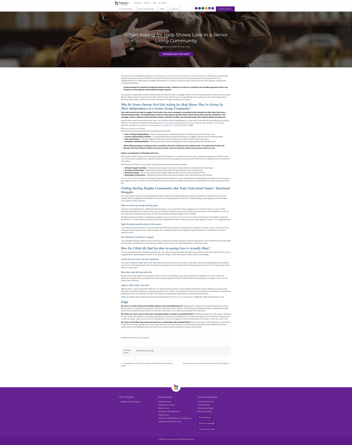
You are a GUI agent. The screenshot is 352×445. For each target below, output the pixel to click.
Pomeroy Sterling (204, 411)
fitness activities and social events (178, 217)
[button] (141, 3)
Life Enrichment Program (134, 178)
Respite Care (163, 415)
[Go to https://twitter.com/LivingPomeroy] (199, 8)
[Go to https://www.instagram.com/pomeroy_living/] (203, 8)
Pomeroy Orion (203, 405)
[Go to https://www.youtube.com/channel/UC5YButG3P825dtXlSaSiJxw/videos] (206, 8)
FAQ (154, 3)
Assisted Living (135, 338)
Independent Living (166, 405)
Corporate (137, 3)
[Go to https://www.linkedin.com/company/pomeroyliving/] (209, 8)
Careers (146, 3)
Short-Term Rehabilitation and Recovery (174, 418)
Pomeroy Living (183, 47)
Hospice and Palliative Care (169, 421)
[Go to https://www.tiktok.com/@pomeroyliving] (212, 8)
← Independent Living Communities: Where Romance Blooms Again (147, 364)
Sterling (145, 338)
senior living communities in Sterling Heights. (186, 76)
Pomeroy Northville (205, 402)
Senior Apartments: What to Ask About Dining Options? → (207, 363)
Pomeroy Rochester (205, 408)
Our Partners (162, 3)
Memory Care (163, 408)
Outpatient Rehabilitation (168, 411)
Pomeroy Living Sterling (182, 297)
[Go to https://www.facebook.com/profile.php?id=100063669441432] (196, 8)
